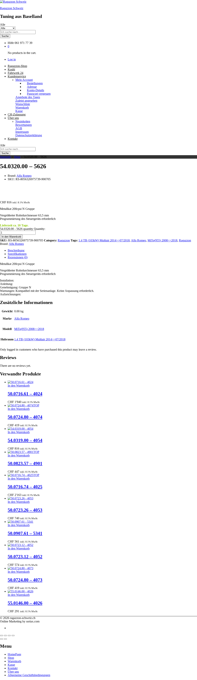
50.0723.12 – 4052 (25, 556)
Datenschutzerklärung (28, 135)
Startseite (5, 156)
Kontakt (13, 138)
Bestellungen (35, 83)
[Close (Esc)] (1, 635)
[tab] (102, 250)
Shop (17, 156)
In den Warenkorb (11, 236)
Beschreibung (16, 250)
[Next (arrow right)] (5, 639)
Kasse (19, 111)
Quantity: (39, 228)
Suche (5, 36)
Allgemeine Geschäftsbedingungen (29, 675)
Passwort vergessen (39, 93)
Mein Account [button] (24, 79)
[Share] (5, 635)
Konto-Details (35, 90)
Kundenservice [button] (17, 76)
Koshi (11, 69)
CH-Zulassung (17, 114)
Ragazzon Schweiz (11, 8)
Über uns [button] (13, 118)
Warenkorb (22, 107)
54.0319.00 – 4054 (25, 440)
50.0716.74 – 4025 (25, 486)
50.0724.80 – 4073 (25, 579)
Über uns (13, 671)
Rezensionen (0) (18, 257)
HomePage (14, 654)
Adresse (32, 86)
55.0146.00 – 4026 (25, 602)
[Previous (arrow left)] (1, 639)
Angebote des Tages (27, 97)
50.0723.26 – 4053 (25, 510)
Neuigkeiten (22, 121)
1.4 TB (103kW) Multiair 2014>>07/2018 (104, 240)
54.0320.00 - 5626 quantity (16, 228)
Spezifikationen (17, 253)
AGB (18, 128)
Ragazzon (64, 240)
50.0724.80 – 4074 (25, 417)
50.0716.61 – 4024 (25, 393)
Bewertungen (23, 124)
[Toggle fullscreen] (9, 635)
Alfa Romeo (24, 175)
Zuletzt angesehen (26, 100)
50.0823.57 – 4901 (25, 463)
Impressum (22, 131)
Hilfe (11, 42)
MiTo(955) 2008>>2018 (162, 240)
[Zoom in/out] (13, 635)
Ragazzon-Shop (17, 66)
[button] (19, 385)
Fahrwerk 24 (15, 73)
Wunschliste (22, 104)
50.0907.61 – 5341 (25, 533)
